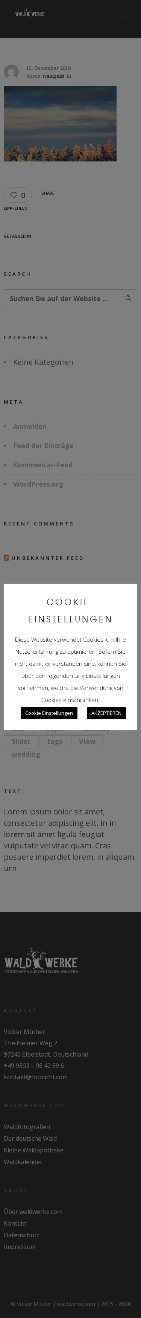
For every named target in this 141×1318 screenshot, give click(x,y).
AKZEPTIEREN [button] (106, 713)
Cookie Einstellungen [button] (49, 713)
